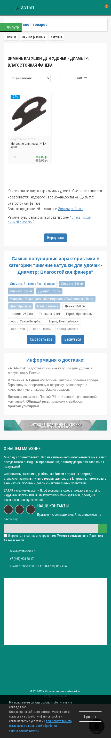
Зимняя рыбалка (70, 209)
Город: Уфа (18, 329)
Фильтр (82, 78)
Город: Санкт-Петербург (26, 321)
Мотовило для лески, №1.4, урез (29, 145)
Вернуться (55, 237)
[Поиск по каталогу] (96, 8)
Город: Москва (67, 329)
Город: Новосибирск (63, 321)
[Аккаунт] (87, 7)
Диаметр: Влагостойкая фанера (32, 284)
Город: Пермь (41, 329)
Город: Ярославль (79, 314)
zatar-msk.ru (74, 691)
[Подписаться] (102, 528)
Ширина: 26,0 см (21, 314)
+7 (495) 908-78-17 (22, 559)
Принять (90, 716)
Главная (11, 37)
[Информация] (7, 8)
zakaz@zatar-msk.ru (23, 551)
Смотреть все (41, 339)
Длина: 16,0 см (75, 306)
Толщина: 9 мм (49, 314)
